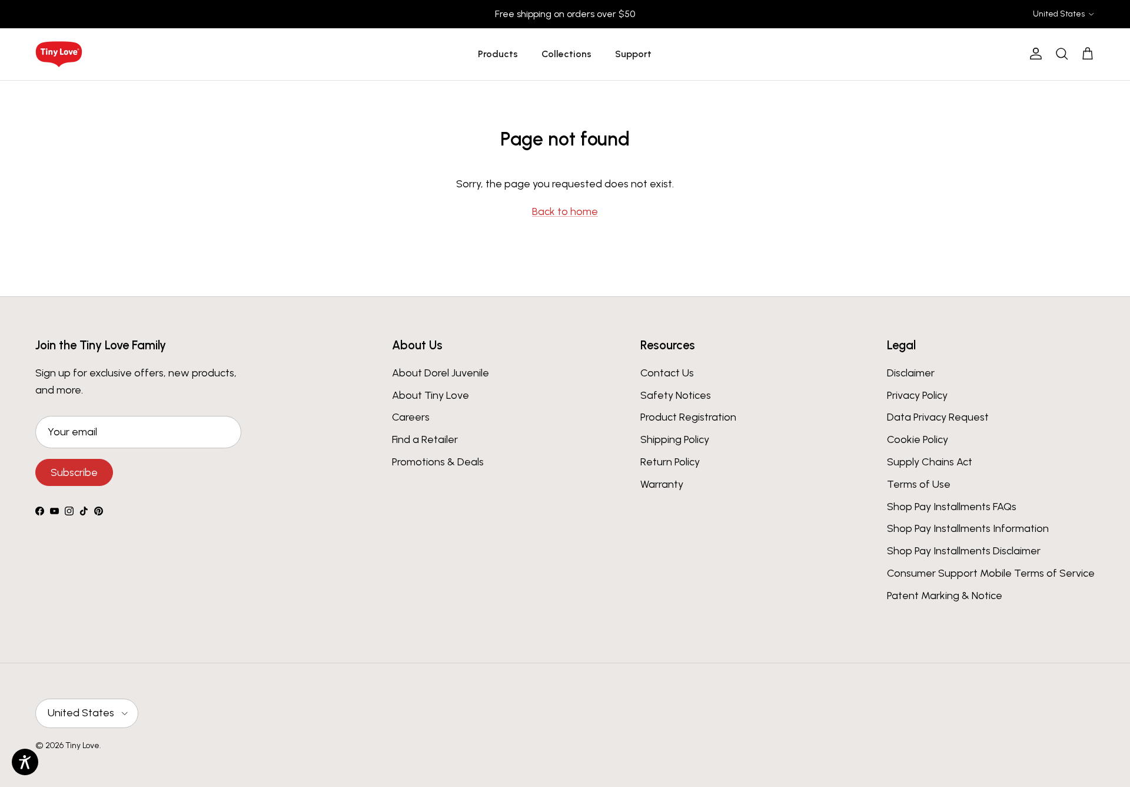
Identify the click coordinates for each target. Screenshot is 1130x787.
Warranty (661, 484)
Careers (411, 417)
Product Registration (688, 417)
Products (498, 53)
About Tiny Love (430, 395)
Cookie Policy (917, 439)
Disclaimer (911, 372)
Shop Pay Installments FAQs (951, 506)
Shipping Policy (674, 439)
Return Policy (670, 461)
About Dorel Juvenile (440, 372)
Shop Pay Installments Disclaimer (964, 550)
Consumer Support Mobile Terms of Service (991, 573)
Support (633, 53)
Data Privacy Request (938, 417)
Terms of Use (918, 484)
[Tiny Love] (58, 54)
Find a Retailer (425, 439)
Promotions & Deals (438, 461)
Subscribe (74, 472)
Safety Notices (675, 395)
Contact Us (667, 372)
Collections (566, 53)
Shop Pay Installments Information (968, 528)
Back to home (565, 211)
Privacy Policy (917, 395)
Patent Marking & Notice (944, 595)
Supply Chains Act (929, 461)
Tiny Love (82, 745)
